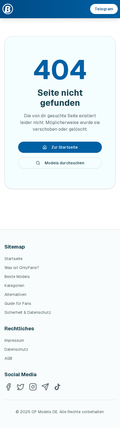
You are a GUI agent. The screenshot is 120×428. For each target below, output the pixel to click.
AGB (8, 358)
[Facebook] (8, 387)
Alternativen (15, 294)
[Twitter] (21, 387)
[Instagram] (33, 387)
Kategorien (14, 285)
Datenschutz (16, 349)
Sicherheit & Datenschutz (27, 312)
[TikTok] (57, 387)
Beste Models (17, 276)
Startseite (13, 258)
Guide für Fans (17, 303)
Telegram (104, 9)
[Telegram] (45, 387)
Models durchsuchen (64, 163)
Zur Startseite (64, 147)
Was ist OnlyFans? (21, 267)
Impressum (14, 340)
